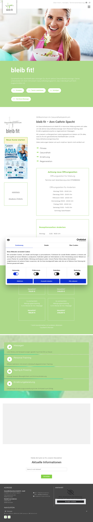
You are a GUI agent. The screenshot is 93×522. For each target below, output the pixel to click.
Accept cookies (70, 501)
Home (6, 513)
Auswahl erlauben (46, 281)
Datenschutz (33, 513)
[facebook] (5, 517)
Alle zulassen (73, 281)
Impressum (24, 513)
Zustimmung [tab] (19, 245)
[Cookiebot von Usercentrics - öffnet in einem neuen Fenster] (78, 240)
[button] (17, 90)
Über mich (57, 3)
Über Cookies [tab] (73, 245)
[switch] (36, 273)
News (11, 513)
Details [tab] (46, 245)
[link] (70, 492)
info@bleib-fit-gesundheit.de (42, 496)
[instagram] (9, 517)
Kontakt (65, 3)
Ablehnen (20, 281)
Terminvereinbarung (77, 3)
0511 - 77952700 (39, 492)
